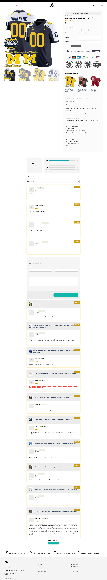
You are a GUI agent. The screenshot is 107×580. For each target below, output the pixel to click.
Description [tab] (67, 98)
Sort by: (30, 181)
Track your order (93, 1)
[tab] (87, 98)
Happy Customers (25, 5)
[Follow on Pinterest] (14, 574)
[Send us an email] (11, 574)
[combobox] (55, 181)
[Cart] (102, 5)
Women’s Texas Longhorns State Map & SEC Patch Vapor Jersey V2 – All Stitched (82, 90)
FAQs (39, 566)
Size (66, 32)
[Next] (58, 38)
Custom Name (67, 37)
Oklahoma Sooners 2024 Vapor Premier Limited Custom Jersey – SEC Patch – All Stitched (95, 90)
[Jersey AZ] (53, 5)
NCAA (70, 15)
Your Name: (31, 267)
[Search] (93, 5)
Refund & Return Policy (76, 564)
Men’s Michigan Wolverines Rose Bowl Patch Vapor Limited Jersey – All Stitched (70, 90)
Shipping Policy (74, 568)
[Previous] (6, 38)
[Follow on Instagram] (7, 574)
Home (5, 5)
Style (66, 29)
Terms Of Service (75, 571)
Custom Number (68, 41)
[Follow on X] (9, 574)
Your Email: (57, 267)
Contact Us (101, 1)
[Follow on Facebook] (5, 574)
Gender (66, 27)
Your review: (31, 275)
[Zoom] (5, 65)
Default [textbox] (32, 181)
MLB (12, 5)
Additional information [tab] (77, 98)
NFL (18, 5)
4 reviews (73, 20)
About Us (35, 5)
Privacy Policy (74, 566)
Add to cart (76, 45)
